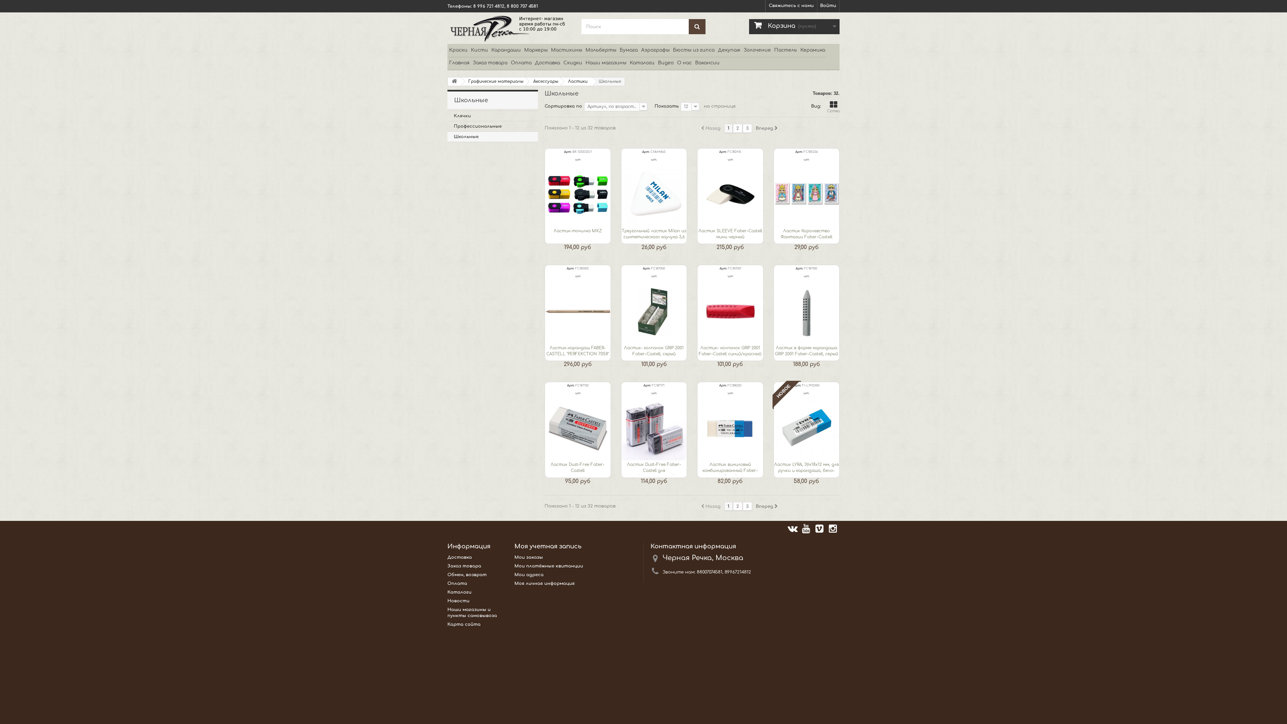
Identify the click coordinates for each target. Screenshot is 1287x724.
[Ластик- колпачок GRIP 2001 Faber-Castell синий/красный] (730, 311)
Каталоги (642, 62)
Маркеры (536, 50)
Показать (667, 106)
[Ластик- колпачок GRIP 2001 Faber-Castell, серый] (654, 311)
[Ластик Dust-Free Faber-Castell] (577, 428)
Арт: (567, 152)
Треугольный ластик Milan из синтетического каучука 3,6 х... (654, 235)
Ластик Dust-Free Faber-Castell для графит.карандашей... (654, 468)
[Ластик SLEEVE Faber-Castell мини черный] (730, 194)
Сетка (833, 111)
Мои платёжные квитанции (548, 566)
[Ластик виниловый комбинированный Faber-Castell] (730, 428)
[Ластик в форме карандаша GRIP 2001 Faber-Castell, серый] (806, 311)
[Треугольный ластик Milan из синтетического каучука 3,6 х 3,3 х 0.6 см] (654, 194)
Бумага (629, 50)
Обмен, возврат (467, 574)
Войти (828, 5)
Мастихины (566, 50)
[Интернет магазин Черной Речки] (509, 28)
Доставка (547, 62)
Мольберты (601, 50)
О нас (684, 62)
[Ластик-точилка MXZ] (577, 194)
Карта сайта (464, 624)
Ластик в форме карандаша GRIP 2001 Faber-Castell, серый (806, 351)
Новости (458, 601)
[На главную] (454, 81)
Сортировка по (563, 106)
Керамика (812, 50)
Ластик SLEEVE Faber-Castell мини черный (730, 234)
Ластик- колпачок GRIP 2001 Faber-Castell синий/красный (730, 351)
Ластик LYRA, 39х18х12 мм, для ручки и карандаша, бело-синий (806, 468)
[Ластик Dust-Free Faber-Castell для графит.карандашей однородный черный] (654, 428)
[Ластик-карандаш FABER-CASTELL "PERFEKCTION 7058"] (577, 311)
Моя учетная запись (547, 546)
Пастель (785, 50)
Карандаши (506, 50)
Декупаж (729, 50)
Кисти (479, 50)
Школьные (466, 136)
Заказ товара (490, 62)
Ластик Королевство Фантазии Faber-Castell (806, 234)
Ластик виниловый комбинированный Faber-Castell (730, 468)
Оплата (521, 62)
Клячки (462, 116)
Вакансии (707, 62)
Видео (666, 62)
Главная (459, 62)
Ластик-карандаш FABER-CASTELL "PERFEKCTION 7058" (577, 351)
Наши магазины (606, 62)
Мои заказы (528, 557)
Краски (458, 50)
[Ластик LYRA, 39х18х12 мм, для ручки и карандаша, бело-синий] (806, 428)
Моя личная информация (544, 583)
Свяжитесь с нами (791, 5)
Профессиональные (478, 126)
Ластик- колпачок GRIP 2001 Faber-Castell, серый (654, 351)
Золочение (757, 50)
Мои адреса (529, 574)
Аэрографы (655, 50)
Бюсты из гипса (694, 50)
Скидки (572, 62)
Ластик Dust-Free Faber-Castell (578, 467)
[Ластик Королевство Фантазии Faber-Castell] (806, 194)
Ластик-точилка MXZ (578, 231)
